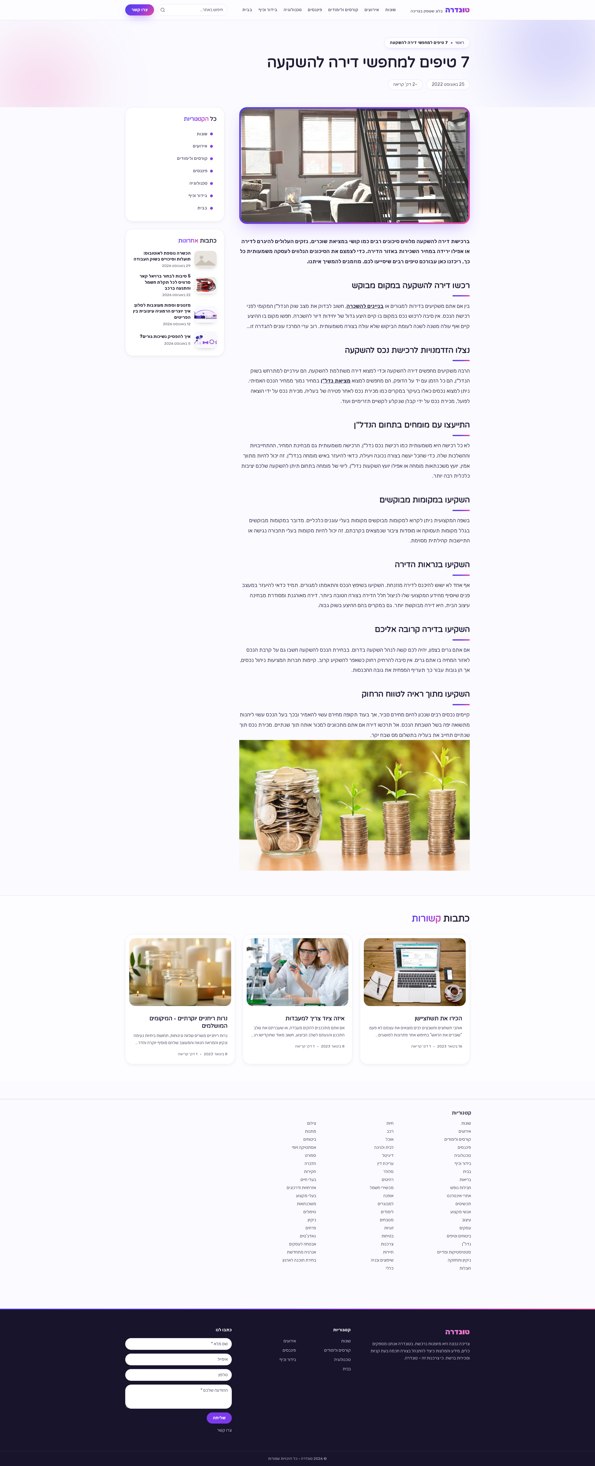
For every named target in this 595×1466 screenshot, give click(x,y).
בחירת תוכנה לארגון (299, 1260)
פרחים (311, 1228)
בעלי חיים (308, 1179)
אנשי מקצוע (460, 1211)
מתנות (310, 1131)
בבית (247, 9)
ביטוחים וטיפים (459, 1236)
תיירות (388, 1252)
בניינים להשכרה (365, 306)
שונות (390, 9)
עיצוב (466, 1220)
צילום (311, 1123)
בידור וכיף (267, 9)
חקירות (310, 1171)
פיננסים (315, 9)
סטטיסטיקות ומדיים (454, 1252)
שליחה (219, 1417)
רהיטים (388, 1179)
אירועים (371, 9)
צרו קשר (139, 9)
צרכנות (387, 1244)
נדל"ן (466, 1244)
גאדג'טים (308, 1236)
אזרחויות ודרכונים (301, 1187)
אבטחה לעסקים (302, 1244)
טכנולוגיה (293, 9)
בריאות (465, 1179)
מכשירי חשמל (382, 1187)
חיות (390, 1123)
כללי (390, 1268)
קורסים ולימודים (343, 9)
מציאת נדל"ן (335, 381)
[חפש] (162, 9)
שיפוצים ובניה (382, 1260)
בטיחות (387, 1236)
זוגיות (389, 1228)
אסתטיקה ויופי (304, 1147)
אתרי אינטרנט (459, 1195)
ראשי (459, 42)
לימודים (387, 1211)
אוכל (390, 1139)
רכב (390, 1131)
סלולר (388, 1171)
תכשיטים (463, 1203)
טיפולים (309, 1211)
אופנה (388, 1195)
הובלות (465, 1268)
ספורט (310, 1155)
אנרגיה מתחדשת (301, 1252)
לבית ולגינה (384, 1147)
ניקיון (312, 1220)
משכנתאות (306, 1203)
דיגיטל (388, 1155)
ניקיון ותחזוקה (459, 1260)
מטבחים (387, 1220)
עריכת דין (385, 1163)
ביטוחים (309, 1139)
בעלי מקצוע (306, 1195)
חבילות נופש (460, 1187)
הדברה (310, 1163)
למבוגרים (386, 1203)
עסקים (465, 1228)
